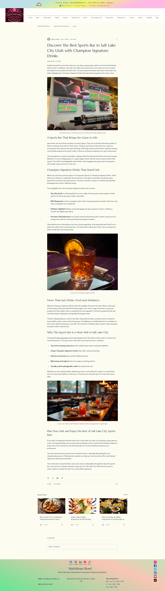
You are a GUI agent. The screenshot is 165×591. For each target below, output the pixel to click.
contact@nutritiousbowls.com (48, 578)
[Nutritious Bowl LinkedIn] (155, 573)
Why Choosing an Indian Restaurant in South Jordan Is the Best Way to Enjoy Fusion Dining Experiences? (113, 518)
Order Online (67, 572)
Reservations (76, 572)
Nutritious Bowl (80, 568)
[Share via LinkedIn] (57, 478)
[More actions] (117, 39)
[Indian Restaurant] (51, 506)
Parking (93, 572)
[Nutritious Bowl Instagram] (155, 562)
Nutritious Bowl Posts (44, 26)
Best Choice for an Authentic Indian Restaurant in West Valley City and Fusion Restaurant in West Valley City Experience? (51, 518)
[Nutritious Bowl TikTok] (155, 580)
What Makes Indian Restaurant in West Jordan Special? (81, 518)
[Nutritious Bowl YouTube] (155, 576)
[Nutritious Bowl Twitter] (155, 569)
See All (125, 494)
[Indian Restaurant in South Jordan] (113, 506)
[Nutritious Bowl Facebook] (155, 565)
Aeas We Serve (101, 572)
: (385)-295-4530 (45, 584)
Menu (59, 572)
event (74, 26)
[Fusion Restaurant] (82, 506)
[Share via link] (62, 478)
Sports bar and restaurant (61, 26)
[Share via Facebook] (48, 478)
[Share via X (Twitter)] (53, 478)
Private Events (85, 572)
